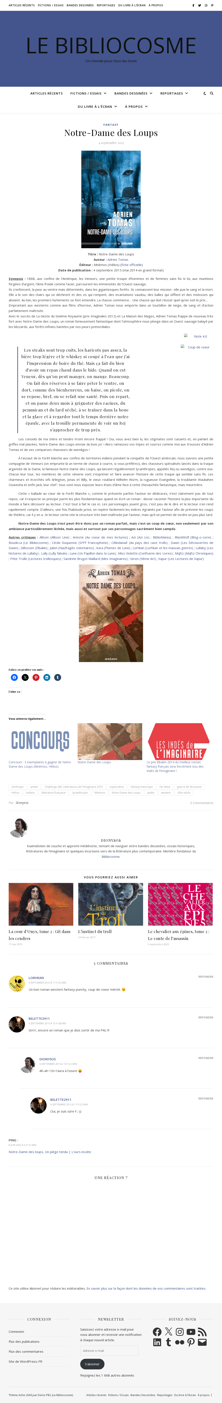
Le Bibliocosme (111, 45)
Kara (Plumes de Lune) (113, 548)
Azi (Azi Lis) (140, 537)
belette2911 (39, 1018)
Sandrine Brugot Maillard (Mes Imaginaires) (96, 558)
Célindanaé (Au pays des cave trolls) (139, 542)
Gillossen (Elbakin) (34, 548)
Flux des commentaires (26, 1351)
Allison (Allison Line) (54, 537)
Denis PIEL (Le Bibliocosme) (55, 1395)
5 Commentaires (201, 803)
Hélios (15, 792)
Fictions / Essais (51, 5)
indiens (30, 792)
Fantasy (111, 125)
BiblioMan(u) (162, 537)
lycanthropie (80, 792)
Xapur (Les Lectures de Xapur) (181, 558)
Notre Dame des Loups (126, 792)
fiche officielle (131, 265)
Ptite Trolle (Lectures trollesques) (35, 558)
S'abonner (92, 1364)
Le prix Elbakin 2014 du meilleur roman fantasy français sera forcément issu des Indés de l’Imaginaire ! (175, 766)
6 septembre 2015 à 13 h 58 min (47, 1023)
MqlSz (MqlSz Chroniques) (194, 553)
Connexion (16, 1331)
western (166, 792)
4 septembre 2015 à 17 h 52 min (47, 982)
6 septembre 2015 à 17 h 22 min (69, 1104)
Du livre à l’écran (132, 5)
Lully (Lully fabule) (54, 553)
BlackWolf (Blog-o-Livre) (193, 537)
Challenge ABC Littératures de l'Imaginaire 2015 (74, 787)
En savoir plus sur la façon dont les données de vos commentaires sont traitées (146, 1288)
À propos (156, 5)
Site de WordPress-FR (25, 1361)
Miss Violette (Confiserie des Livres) (145, 553)
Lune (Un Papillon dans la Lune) (93, 553)
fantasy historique (142, 787)
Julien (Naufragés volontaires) (72, 548)
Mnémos (100, 792)
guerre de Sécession (189, 787)
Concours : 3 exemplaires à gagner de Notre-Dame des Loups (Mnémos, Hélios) (40, 764)
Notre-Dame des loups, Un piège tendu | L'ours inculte (50, 1152)
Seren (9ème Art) (143, 558)
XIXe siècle (184, 792)
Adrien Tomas (118, 259)
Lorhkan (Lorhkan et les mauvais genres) (163, 548)
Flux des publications (24, 1341)
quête (150, 792)
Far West (165, 787)
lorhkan (36, 978)
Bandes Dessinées (80, 5)
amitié (34, 787)
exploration (117, 787)
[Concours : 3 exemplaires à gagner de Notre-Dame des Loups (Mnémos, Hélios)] (41, 741)
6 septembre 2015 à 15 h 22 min (58, 1063)
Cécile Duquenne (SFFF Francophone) (80, 542)
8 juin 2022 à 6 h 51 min (22, 1145)
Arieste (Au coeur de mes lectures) (100, 537)
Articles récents (22, 5)
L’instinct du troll (95, 931)
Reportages (106, 5)
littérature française (54, 792)
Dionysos (22, 803)
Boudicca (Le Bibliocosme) (29, 542)
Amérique (17, 787)
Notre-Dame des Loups (94, 762)
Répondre (205, 977)
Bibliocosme (111, 856)
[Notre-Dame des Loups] (110, 741)
